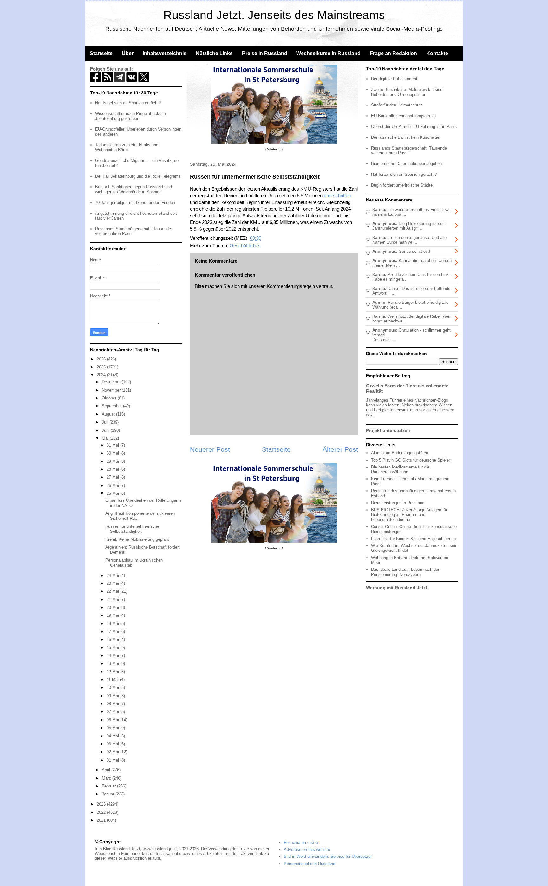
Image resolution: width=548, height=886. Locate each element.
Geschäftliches (245, 245)
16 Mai (113, 639)
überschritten (337, 195)
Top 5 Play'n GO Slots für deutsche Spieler (410, 460)
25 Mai (113, 493)
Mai (106, 438)
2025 (102, 367)
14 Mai (113, 655)
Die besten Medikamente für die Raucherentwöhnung (400, 470)
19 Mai (113, 615)
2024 (102, 375)
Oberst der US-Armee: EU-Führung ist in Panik (414, 126)
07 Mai (113, 711)
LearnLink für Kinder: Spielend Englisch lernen (413, 538)
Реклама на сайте (301, 842)
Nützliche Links (214, 53)
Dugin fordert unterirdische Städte (402, 185)
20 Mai (113, 607)
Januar (108, 794)
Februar (109, 786)
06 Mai (113, 719)
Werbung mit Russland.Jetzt (396, 587)
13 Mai (113, 663)
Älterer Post (340, 449)
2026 (102, 359)
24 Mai (113, 575)
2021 (102, 820)
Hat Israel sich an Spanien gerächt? (128, 102)
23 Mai (113, 583)
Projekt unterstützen (388, 430)
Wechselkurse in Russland (328, 53)
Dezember (112, 381)
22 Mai (113, 591)
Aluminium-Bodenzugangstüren (399, 452)
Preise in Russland (264, 53)
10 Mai (113, 687)
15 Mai (113, 647)
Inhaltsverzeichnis (164, 53)
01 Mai (113, 760)
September (112, 406)
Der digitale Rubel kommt (394, 78)
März (107, 778)
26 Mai (113, 485)
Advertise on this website (307, 849)
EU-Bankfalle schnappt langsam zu (403, 115)
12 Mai (113, 671)
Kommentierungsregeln (291, 286)
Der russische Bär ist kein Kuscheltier (405, 137)
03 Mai (113, 744)
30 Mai (113, 453)
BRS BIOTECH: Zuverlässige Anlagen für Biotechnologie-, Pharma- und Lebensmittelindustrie (409, 514)
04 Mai (113, 736)
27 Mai (113, 477)
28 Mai (113, 469)
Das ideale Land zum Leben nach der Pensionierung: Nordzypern (405, 572)
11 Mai (113, 679)
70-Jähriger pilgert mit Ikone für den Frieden (135, 202)
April (106, 770)
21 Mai (113, 599)
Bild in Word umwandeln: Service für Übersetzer (328, 856)
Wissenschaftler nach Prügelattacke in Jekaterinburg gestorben (130, 116)
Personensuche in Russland (309, 863)
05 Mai (113, 727)
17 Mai (113, 631)
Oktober (110, 398)
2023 (102, 804)
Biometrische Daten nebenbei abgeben (406, 163)
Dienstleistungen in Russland (397, 502)
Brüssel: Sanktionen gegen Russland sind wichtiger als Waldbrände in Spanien (133, 189)
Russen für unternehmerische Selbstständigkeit (132, 529)
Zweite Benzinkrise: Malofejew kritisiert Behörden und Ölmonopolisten (407, 92)
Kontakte (437, 53)
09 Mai (113, 695)
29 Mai (113, 461)
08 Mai (113, 703)
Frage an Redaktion (393, 53)
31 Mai (113, 445)
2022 (102, 812)
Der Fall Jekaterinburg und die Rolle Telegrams (138, 176)
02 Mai (113, 751)
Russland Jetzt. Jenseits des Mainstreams (274, 15)
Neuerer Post (210, 449)
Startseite (101, 53)
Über (128, 53)
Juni (106, 430)
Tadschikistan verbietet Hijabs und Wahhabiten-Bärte (126, 147)
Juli (105, 422)
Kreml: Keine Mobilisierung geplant (137, 539)
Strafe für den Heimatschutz (397, 105)
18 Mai (113, 623)
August (109, 414)
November (112, 390)
